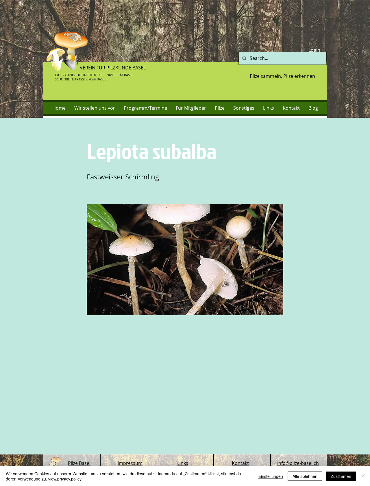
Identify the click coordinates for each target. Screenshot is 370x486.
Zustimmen (341, 476)
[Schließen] (363, 476)
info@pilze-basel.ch (298, 463)
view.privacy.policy (65, 479)
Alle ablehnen (305, 476)
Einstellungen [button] (270, 476)
